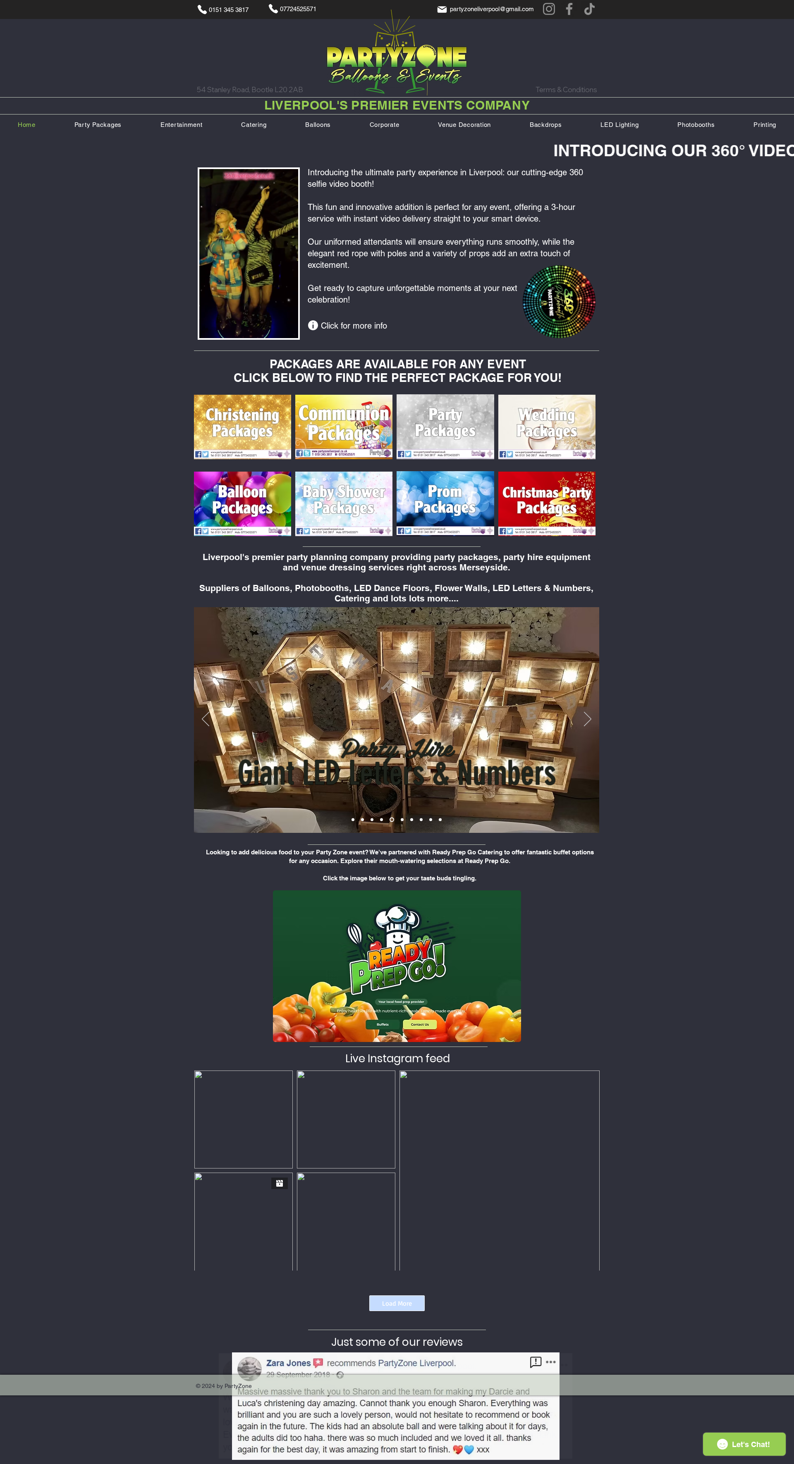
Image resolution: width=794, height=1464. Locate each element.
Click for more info (354, 326)
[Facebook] (569, 9)
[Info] (313, 325)
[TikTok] (589, 9)
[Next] (587, 719)
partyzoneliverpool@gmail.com (492, 8)
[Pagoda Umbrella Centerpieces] (440, 819)
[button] (287, 329)
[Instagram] (549, 9)
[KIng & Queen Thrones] (411, 819)
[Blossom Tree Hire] (421, 819)
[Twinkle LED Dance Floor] (353, 819)
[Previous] (205, 719)
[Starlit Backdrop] (430, 819)
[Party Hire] (381, 819)
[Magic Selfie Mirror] (401, 819)
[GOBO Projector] (362, 819)
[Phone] (202, 9)
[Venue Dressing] (372, 819)
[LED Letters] (391, 819)
